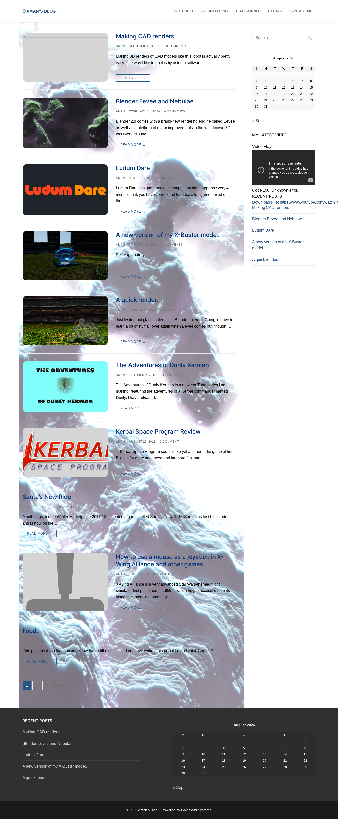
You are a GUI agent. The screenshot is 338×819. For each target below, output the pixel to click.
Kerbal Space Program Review (158, 431)
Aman (120, 46)
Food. (30, 630)
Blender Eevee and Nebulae (154, 101)
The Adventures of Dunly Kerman (162, 365)
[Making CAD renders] (65, 57)
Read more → (132, 78)
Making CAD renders (145, 36)
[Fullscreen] (257, 254)
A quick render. (137, 299)
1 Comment (169, 375)
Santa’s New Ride (47, 496)
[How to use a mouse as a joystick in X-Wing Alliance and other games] (65, 582)
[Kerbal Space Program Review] (65, 452)
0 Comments (176, 46)
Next (61, 685)
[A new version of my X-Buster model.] (65, 255)
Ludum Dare (133, 168)
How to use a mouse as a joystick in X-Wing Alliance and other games (169, 560)
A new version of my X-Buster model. (168, 234)
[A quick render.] (65, 320)
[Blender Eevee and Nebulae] (65, 123)
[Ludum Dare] (65, 189)
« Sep (257, 121)
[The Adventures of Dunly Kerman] (65, 386)
